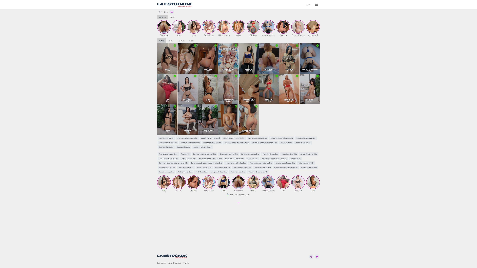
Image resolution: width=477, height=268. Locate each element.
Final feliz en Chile (201, 172)
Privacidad (177, 263)
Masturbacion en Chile (204, 167)
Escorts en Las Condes (166, 138)
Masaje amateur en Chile (167, 167)
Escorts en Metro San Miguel (306, 138)
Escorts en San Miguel (166, 147)
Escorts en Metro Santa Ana (168, 143)
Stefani (309, 100)
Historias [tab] (162, 17)
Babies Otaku (228, 69)
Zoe (208, 100)
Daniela (187, 130)
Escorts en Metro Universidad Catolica (237, 143)
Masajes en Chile (252, 158)
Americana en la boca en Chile (285, 163)
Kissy (167, 69)
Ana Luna (208, 69)
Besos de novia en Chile (289, 154)
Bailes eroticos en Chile (306, 163)
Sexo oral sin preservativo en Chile (261, 163)
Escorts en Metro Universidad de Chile (265, 143)
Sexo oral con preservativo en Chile (204, 154)
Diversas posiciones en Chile (234, 158)
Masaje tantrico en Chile (309, 167)
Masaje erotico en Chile (222, 167)
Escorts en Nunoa (286, 143)
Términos (185, 263)
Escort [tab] (171, 40)
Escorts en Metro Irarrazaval (210, 138)
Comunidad (161, 263)
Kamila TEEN (207, 130)
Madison (269, 100)
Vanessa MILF (249, 100)
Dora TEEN (187, 100)
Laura (167, 130)
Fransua (289, 69)
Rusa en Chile (185, 154)
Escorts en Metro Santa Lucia (190, 143)
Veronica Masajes (310, 69)
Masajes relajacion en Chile (242, 167)
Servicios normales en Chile (250, 154)
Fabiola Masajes (248, 130)
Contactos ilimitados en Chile (168, 158)
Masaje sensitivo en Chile (263, 167)
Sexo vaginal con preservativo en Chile (273, 158)
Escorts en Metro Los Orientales (233, 138)
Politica (169, 263)
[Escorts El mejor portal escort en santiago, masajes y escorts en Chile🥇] (159, 12)
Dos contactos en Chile (166, 172)
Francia (248, 69)
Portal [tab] (161, 40)
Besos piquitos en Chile (186, 167)
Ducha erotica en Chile (185, 172)
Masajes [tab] (191, 40)
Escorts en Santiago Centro (202, 147)
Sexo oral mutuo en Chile (308, 154)
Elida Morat (269, 69)
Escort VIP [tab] (181, 40)
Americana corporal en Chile (168, 154)
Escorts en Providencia (303, 143)
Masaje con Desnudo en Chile (258, 172)
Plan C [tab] (172, 17)
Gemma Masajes (228, 100)
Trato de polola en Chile (270, 154)
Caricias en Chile (295, 158)
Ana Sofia (187, 69)
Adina (228, 130)
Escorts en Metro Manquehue (257, 138)
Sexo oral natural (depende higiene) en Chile (173, 163)
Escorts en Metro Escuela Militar (187, 138)
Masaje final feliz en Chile (219, 172)
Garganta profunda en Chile (229, 154)
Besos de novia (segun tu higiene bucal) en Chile (206, 163)
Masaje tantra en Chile (238, 172)
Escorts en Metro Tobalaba (212, 143)
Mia (167, 100)
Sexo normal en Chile (188, 158)
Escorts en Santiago (183, 147)
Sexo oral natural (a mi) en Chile (236, 163)
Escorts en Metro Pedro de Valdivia (282, 138)
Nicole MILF (289, 100)
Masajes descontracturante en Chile (285, 167)
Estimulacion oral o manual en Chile (210, 158)
